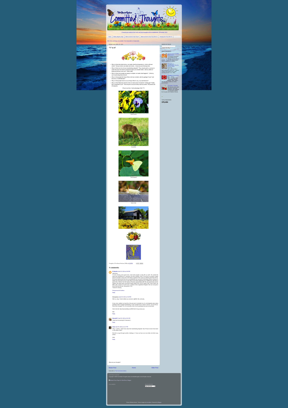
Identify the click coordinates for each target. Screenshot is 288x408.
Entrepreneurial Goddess (118, 290)
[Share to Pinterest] (142, 263)
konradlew (148, 402)
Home (134, 367)
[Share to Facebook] (141, 263)
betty (113, 326)
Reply (113, 292)
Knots (110, 36)
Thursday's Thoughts (173, 85)
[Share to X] (139, 263)
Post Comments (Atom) (120, 370)
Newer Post (112, 367)
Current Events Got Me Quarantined (173, 54)
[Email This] (136, 263)
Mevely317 (115, 318)
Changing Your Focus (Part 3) (166, 36)
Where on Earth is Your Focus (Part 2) (149, 36)
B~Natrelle (115, 271)
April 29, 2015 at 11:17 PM (122, 326)
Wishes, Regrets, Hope (118, 36)
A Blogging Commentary (173, 75)
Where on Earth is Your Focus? (132, 36)
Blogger (159, 402)
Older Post (154, 367)
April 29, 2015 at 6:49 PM (124, 271)
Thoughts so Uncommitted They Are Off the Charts (173, 65)
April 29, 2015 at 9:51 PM (124, 318)
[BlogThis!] (138, 263)
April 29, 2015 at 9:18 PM (125, 297)
